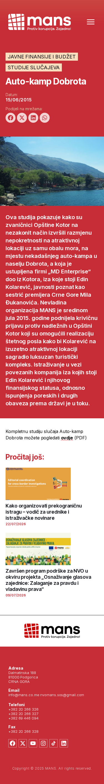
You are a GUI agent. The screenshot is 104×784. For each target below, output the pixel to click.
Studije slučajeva (34, 67)
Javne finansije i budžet (42, 57)
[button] (11, 118)
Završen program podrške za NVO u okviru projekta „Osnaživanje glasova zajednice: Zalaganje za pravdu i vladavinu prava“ (48, 580)
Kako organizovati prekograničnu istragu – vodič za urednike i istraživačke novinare (44, 512)
